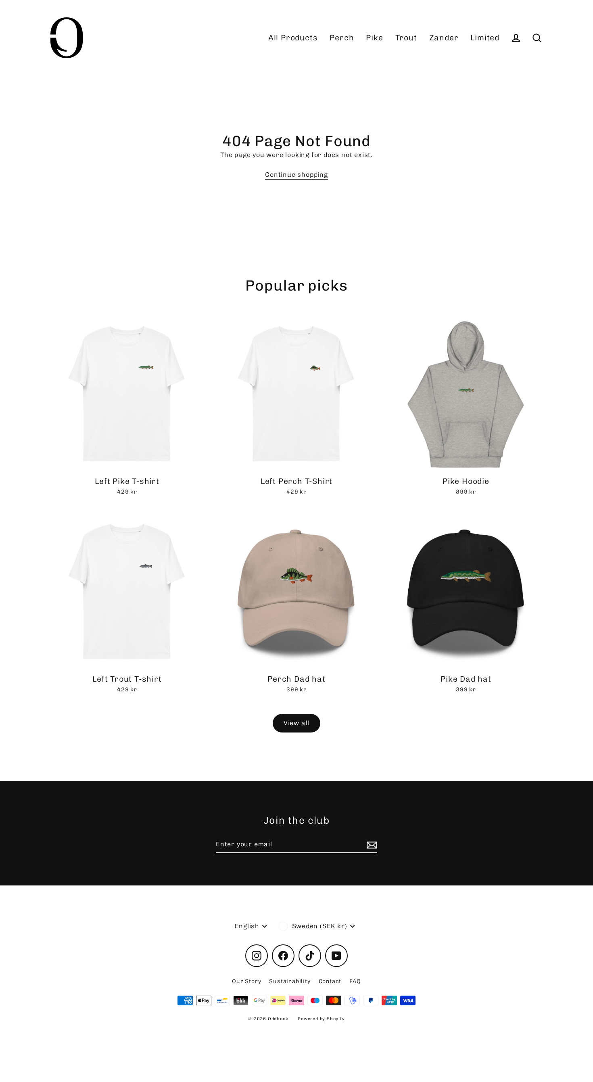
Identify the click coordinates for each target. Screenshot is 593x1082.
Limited (484, 37)
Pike (374, 37)
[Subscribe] (370, 844)
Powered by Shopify (321, 1018)
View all (296, 723)
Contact (330, 981)
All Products (293, 37)
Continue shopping (296, 174)
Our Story (246, 981)
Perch (342, 37)
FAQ (355, 981)
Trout (406, 37)
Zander (444, 37)
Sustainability (289, 981)
